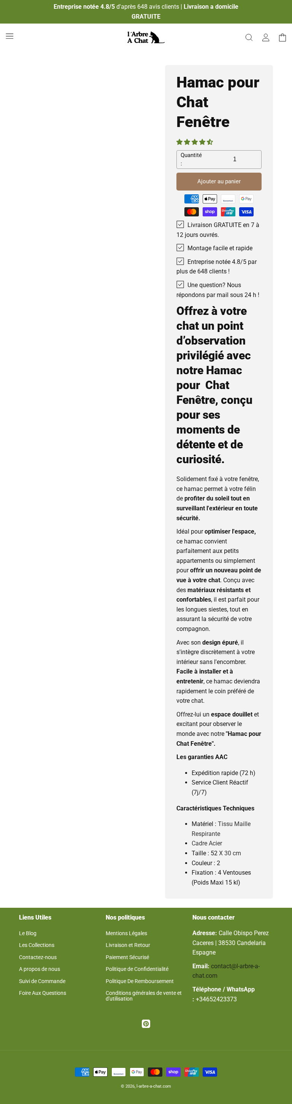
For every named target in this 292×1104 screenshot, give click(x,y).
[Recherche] (249, 37)
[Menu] (9, 35)
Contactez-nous (38, 957)
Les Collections (36, 945)
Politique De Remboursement (140, 981)
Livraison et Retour (128, 945)
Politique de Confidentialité (137, 969)
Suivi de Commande (42, 981)
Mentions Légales (126, 933)
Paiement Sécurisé (127, 957)
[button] (195, 142)
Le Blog (27, 933)
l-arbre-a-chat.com (153, 1086)
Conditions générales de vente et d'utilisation (144, 996)
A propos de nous (39, 969)
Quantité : (191, 159)
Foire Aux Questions (42, 993)
